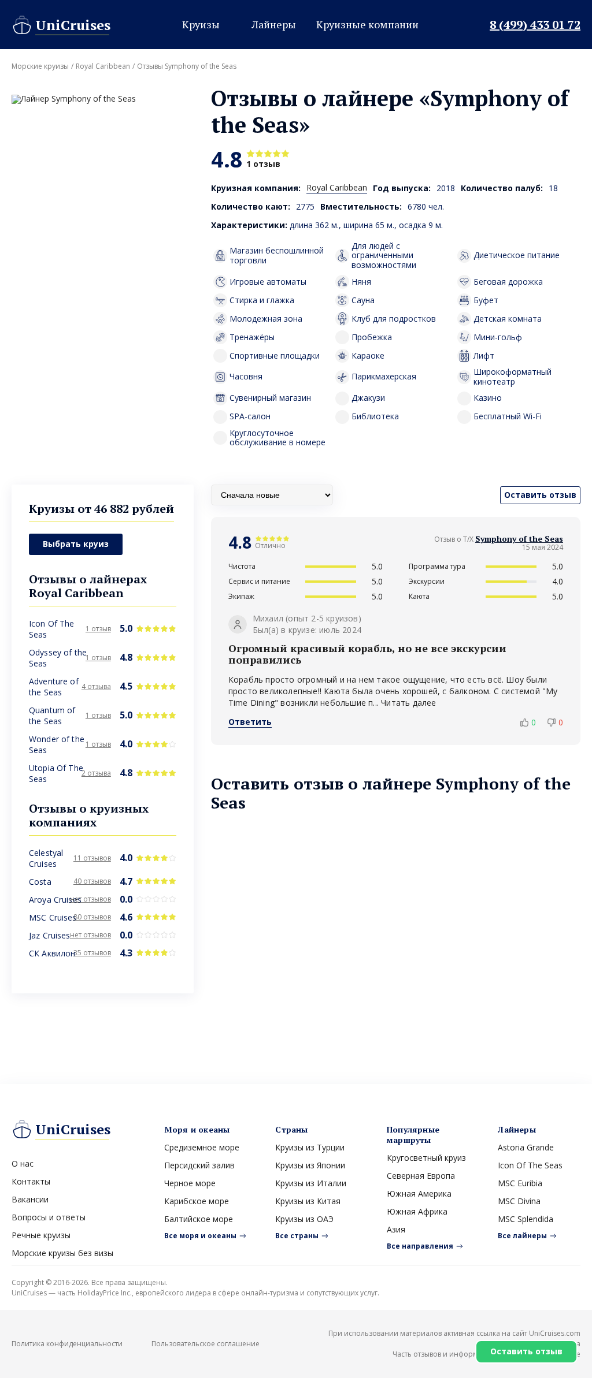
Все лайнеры (522, 1235)
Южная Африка (417, 1211)
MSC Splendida (525, 1218)
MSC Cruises (53, 917)
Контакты (31, 1181)
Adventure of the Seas (54, 687)
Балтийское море (198, 1218)
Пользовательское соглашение (205, 1344)
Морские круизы (40, 66)
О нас (23, 1163)
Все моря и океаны (200, 1235)
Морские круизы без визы (62, 1252)
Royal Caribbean (103, 66)
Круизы (201, 24)
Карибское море (196, 1200)
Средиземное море (201, 1147)
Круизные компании (367, 24)
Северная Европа (421, 1175)
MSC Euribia (520, 1183)
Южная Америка (419, 1193)
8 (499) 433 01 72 (535, 25)
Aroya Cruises (55, 899)
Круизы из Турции (310, 1147)
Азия (396, 1229)
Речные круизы (41, 1235)
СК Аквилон (52, 953)
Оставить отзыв (526, 1351)
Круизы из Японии (310, 1165)
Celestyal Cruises (46, 858)
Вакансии (30, 1199)
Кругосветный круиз (426, 1157)
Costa (40, 881)
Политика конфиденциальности (67, 1344)
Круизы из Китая (308, 1200)
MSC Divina (519, 1200)
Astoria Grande (526, 1147)
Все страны (297, 1235)
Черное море (190, 1183)
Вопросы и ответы (49, 1217)
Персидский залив (199, 1165)
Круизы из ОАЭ (304, 1218)
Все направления (420, 1246)
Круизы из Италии (310, 1183)
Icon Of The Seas (530, 1165)
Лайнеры (273, 24)
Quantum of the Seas (52, 716)
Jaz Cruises (50, 935)
